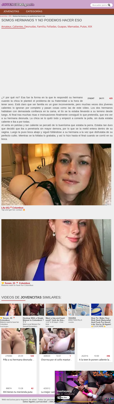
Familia (41, 26)
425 (111, 98)
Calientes (18, 26)
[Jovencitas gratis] (57, 4)
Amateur (6, 26)
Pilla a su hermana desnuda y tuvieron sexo (26, 359)
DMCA (52, 401)
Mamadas (73, 26)
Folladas (51, 26)
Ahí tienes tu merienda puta (17, 391)
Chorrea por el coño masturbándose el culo (64, 359)
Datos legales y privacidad (35, 401)
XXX (10, 16)
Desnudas (30, 26)
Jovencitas (11, 11)
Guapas (62, 26)
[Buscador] (109, 5)
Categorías (34, 11)
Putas (83, 26)
